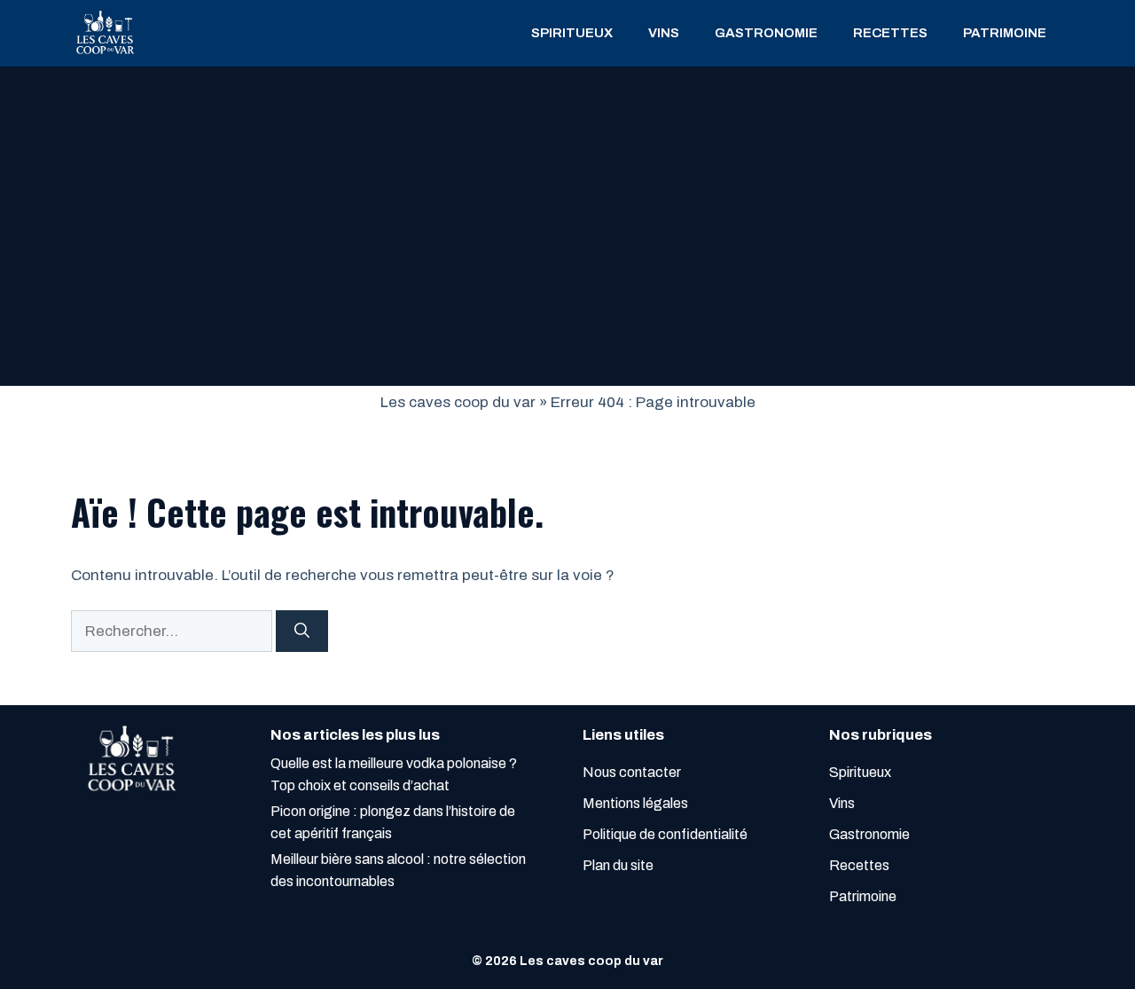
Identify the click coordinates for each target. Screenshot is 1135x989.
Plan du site (618, 865)
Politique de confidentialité (665, 834)
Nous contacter (632, 772)
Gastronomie (766, 33)
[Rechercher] (302, 631)
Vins (663, 33)
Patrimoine (1004, 33)
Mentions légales (635, 803)
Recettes (890, 33)
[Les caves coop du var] (104, 33)
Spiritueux (572, 33)
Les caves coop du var (458, 402)
